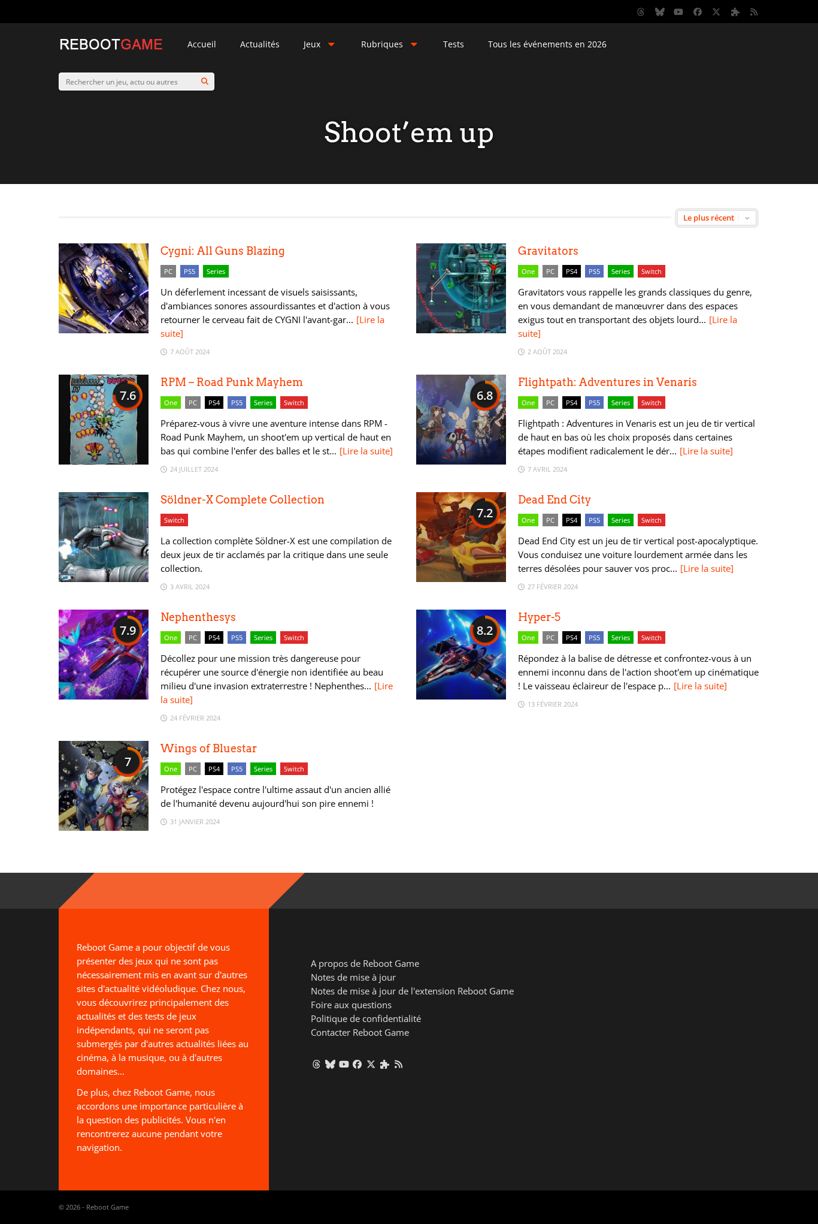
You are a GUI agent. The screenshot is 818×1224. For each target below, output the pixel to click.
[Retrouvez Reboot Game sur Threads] (641, 12)
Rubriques (382, 44)
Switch (651, 271)
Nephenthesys (198, 617)
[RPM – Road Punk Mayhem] (104, 461)
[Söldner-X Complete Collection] (104, 578)
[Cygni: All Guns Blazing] (104, 330)
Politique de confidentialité (366, 1018)
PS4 (571, 271)
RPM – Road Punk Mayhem (231, 382)
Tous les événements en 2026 (547, 44)
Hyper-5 (539, 617)
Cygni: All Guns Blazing (222, 251)
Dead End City (554, 499)
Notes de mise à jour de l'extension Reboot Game (412, 991)
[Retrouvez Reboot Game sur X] (716, 12)
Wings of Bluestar (208, 748)
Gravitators (548, 251)
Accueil (201, 44)
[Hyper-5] (461, 696)
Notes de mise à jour (353, 977)
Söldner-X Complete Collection (242, 499)
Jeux (312, 44)
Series (216, 271)
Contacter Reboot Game (360, 1032)
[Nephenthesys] (104, 696)
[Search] (204, 82)
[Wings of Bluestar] (104, 827)
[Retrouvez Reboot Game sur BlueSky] (660, 12)
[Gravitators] (461, 330)
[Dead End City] (461, 578)
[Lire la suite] (366, 451)
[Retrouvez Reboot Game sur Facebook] (697, 12)
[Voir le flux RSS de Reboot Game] (754, 12)
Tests (453, 44)
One (528, 271)
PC (168, 271)
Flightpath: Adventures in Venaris (607, 382)
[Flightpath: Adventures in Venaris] (461, 461)
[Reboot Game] (111, 48)
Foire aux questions (351, 1005)
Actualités (260, 44)
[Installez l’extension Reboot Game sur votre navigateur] (735, 12)
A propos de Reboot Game (365, 963)
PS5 (189, 271)
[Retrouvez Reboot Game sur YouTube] (679, 12)
